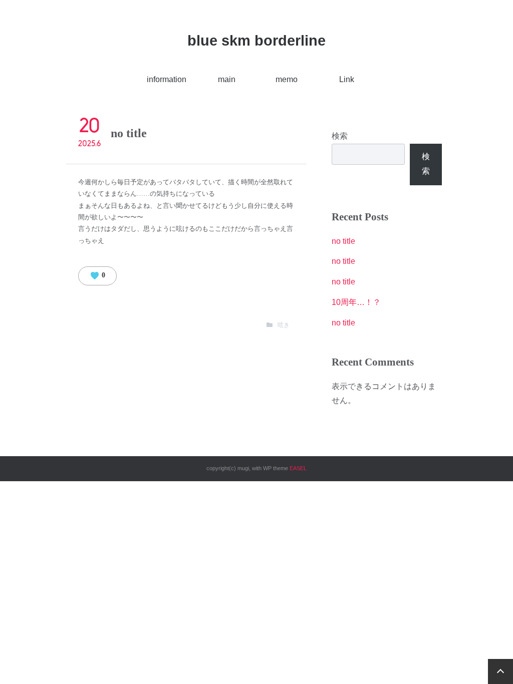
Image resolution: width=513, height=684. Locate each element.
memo (287, 79)
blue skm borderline (256, 41)
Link (346, 79)
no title (343, 241)
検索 (340, 136)
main (226, 79)
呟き (284, 324)
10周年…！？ (356, 302)
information (166, 79)
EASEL (298, 468)
